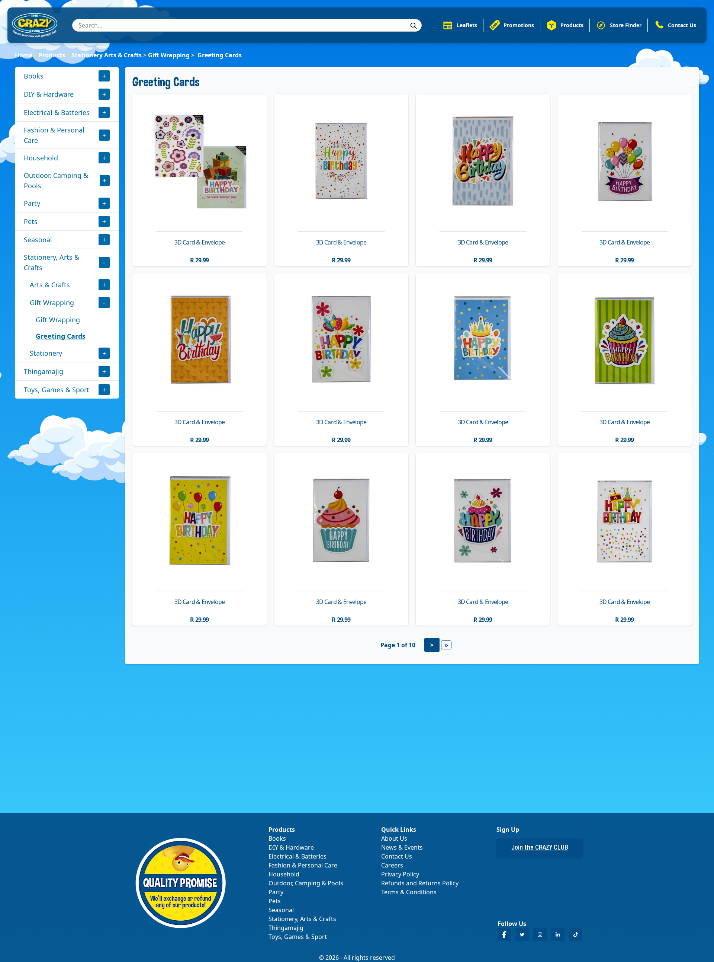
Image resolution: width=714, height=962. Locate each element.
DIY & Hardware (49, 94)
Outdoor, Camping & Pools (56, 180)
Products (52, 55)
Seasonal (38, 239)
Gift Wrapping (169, 55)
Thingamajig (43, 371)
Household (41, 157)
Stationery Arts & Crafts (106, 55)
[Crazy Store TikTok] (575, 934)
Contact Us (396, 856)
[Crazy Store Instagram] (540, 934)
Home (23, 55)
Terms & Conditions (409, 892)
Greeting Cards (61, 336)
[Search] (413, 25)
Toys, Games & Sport (56, 389)
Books (34, 75)
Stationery (46, 353)
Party (32, 203)
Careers (392, 865)
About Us (394, 838)
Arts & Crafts (50, 284)
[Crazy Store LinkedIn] (558, 934)
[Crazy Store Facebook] (504, 934)
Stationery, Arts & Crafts (51, 262)
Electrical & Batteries (57, 112)
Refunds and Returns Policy (420, 883)
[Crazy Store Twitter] (522, 934)
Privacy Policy (400, 874)
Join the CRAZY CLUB (539, 848)
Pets (31, 221)
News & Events (402, 847)
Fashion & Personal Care (54, 135)
